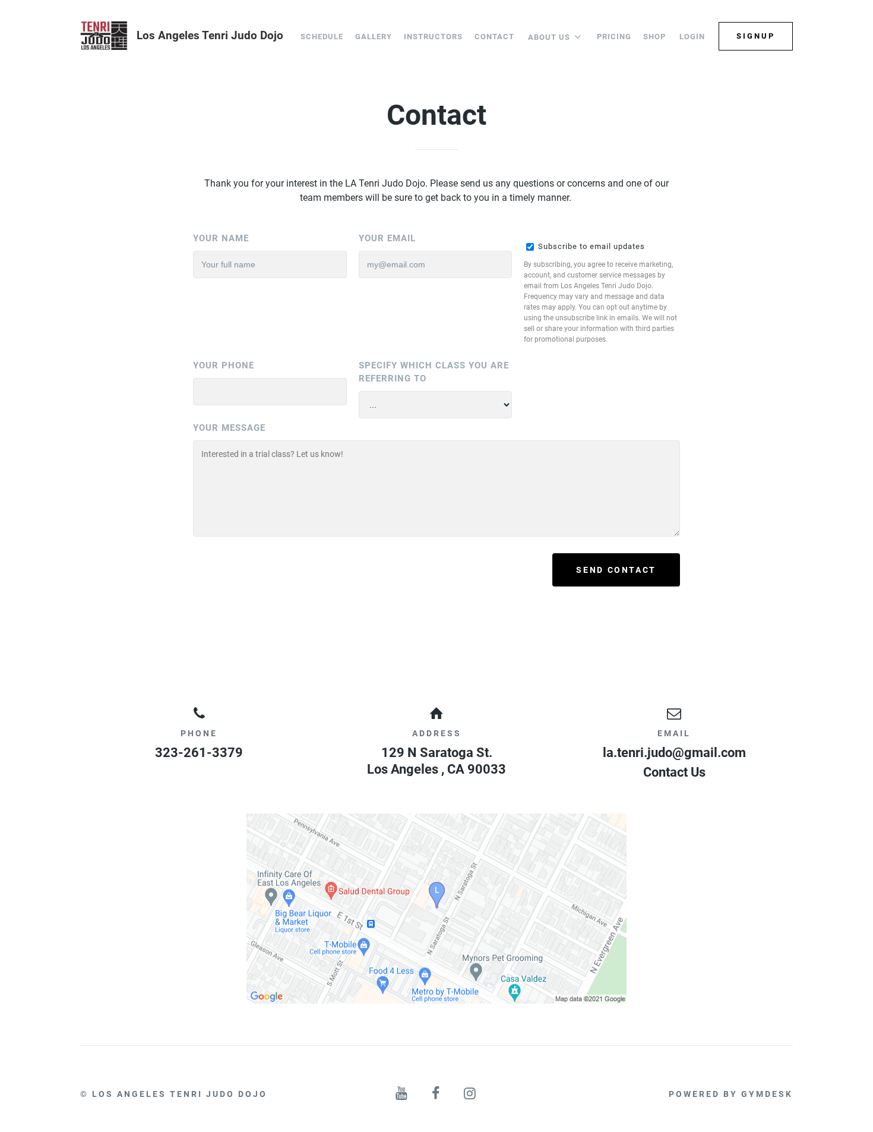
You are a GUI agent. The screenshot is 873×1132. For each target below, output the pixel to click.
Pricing (614, 36)
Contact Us (674, 772)
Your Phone (223, 365)
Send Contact (616, 570)
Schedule (322, 36)
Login (692, 36)
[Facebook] (436, 1093)
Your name (221, 238)
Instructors (433, 36)
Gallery (373, 36)
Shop (654, 36)
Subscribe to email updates (590, 246)
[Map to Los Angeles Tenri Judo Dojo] (436, 908)
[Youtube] (402, 1093)
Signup (755, 35)
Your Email (387, 238)
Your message (229, 427)
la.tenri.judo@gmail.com (674, 752)
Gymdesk (767, 1094)
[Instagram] (470, 1093)
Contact (494, 36)
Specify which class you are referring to (434, 372)
